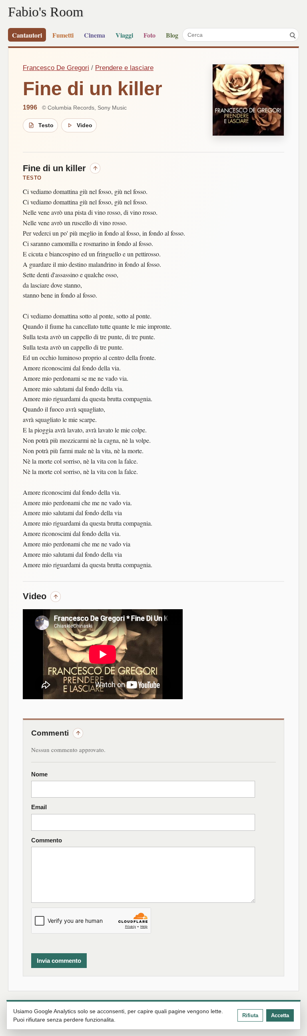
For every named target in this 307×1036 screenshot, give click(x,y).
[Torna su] (95, 168)
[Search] (292, 34)
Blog (172, 35)
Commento (46, 840)
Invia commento (59, 960)
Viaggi (124, 35)
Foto (149, 35)
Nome (39, 774)
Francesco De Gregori (56, 68)
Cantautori (27, 35)
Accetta (280, 1015)
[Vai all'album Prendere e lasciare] (248, 100)
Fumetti (63, 35)
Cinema (94, 35)
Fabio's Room (45, 11)
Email (39, 807)
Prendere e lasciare (124, 68)
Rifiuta (250, 1015)
